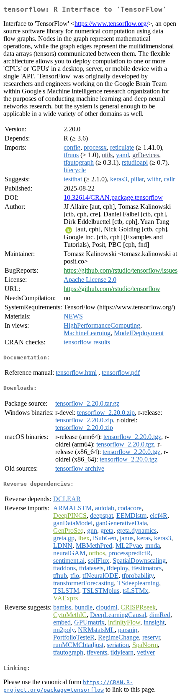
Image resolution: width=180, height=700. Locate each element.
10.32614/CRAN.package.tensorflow (113, 197)
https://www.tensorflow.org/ (111, 23)
